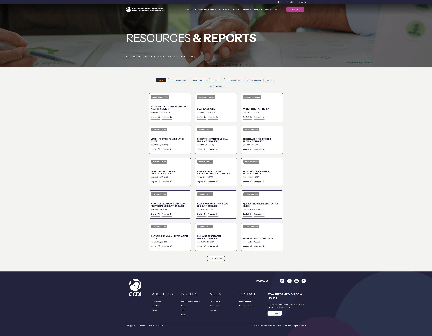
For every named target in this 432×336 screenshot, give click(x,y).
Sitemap (142, 326)
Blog (182, 310)
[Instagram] (304, 281)
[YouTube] (282, 281)
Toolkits (184, 315)
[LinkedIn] (296, 281)
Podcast (213, 310)
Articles (184, 306)
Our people (156, 301)
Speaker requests (246, 306)
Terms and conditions (155, 326)
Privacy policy (130, 326)
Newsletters (215, 306)
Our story (156, 306)
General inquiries (245, 301)
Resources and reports (190, 301)
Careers (155, 310)
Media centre (215, 301)
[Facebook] (289, 281)
